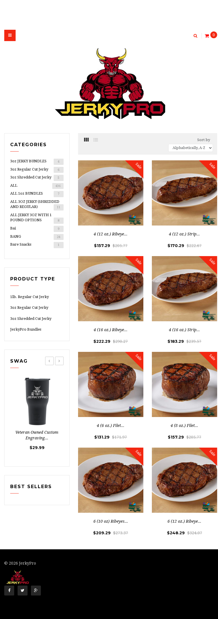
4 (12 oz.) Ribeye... (110, 234)
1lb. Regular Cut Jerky (29, 297)
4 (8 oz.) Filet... (184, 425)
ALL (35, 185)
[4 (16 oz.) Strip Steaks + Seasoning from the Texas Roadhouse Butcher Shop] (184, 288)
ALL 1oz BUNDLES (34, 193)
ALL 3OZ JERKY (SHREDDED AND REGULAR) (35, 204)
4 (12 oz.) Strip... (184, 234)
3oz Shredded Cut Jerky (34, 177)
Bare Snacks (34, 244)
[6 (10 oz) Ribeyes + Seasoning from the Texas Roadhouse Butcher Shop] (110, 480)
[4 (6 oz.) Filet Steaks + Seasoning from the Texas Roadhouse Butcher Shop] (110, 384)
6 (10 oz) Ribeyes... (110, 521)
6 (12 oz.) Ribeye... (184, 521)
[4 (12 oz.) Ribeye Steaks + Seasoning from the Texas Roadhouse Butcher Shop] (110, 193)
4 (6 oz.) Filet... (110, 425)
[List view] (96, 140)
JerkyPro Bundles (25, 329)
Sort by (203, 140)
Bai (34, 228)
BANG (35, 236)
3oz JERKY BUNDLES (34, 161)
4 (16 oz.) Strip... (184, 329)
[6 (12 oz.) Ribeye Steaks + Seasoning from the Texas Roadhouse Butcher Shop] (184, 480)
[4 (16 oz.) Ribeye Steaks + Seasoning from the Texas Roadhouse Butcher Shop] (110, 288)
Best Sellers (31, 486)
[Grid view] (86, 140)
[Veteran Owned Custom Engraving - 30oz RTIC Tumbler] (37, 401)
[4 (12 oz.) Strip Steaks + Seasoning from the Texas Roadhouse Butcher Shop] (184, 193)
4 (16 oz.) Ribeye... (110, 329)
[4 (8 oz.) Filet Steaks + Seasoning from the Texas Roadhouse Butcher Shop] (184, 384)
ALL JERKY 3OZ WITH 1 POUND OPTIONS (34, 218)
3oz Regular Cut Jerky (34, 169)
